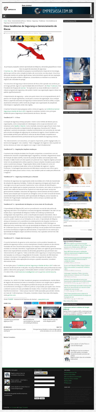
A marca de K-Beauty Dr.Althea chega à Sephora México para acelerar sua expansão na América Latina (77, 267)
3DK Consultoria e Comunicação (72, 377)
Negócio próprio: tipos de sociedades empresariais (81, 358)
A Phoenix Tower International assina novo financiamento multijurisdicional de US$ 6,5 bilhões (77, 280)
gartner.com (12, 295)
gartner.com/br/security (48, 272)
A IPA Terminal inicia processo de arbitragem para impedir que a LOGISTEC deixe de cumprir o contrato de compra (77, 259)
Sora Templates (13, 407)
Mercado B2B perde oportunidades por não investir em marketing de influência (31, 321)
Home (5, 21)
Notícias (29, 21)
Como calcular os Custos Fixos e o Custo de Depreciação (80, 344)
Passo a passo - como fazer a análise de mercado (81, 338)
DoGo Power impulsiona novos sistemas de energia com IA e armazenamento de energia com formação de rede (77, 295)
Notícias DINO (68, 381)
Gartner (23, 88)
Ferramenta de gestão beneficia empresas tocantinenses (15, 394)
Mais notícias (67, 301)
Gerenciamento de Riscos (19, 21)
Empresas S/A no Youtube (71, 379)
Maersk (23, 126)
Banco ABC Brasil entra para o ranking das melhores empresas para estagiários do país (76, 252)
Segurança (35, 21)
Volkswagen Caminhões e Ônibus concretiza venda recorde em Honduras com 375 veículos (76, 274)
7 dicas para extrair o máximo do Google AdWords (76, 308)
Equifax (16, 126)
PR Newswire (67, 383)
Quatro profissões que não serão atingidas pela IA (50, 320)
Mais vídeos (74, 301)
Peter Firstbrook (52, 86)
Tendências (42, 21)
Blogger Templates (23, 407)
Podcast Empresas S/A (70, 372)
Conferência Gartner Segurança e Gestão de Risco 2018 (34, 265)
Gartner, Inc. (9, 71)
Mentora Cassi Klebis (69, 374)
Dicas (9, 21)
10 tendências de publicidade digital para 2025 (11, 320)
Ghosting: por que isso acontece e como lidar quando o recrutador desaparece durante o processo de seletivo (80, 353)
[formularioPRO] (40, 374)
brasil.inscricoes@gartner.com (28, 272)
